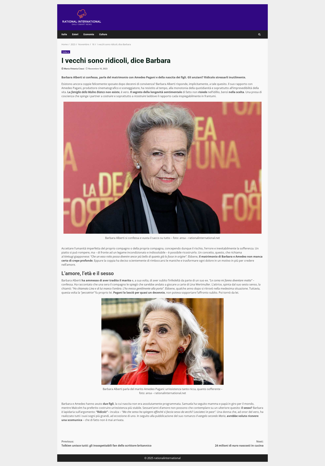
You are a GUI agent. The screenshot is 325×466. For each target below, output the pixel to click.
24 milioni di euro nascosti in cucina (239, 443)
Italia (64, 34)
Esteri (75, 34)
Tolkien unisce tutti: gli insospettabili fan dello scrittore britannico (106, 443)
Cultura (103, 34)
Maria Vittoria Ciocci (74, 68)
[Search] (259, 34)
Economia (88, 34)
